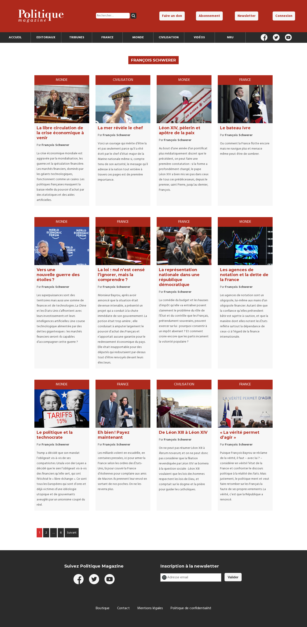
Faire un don (172, 16)
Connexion (283, 16)
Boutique (102, 608)
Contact (123, 608)
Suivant (71, 532)
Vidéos (199, 37)
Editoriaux (45, 37)
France (107, 37)
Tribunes (76, 37)
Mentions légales (150, 608)
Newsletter (247, 16)
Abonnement (209, 16)
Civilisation (169, 37)
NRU (230, 37)
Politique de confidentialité (191, 608)
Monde (138, 37)
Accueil (15, 37)
